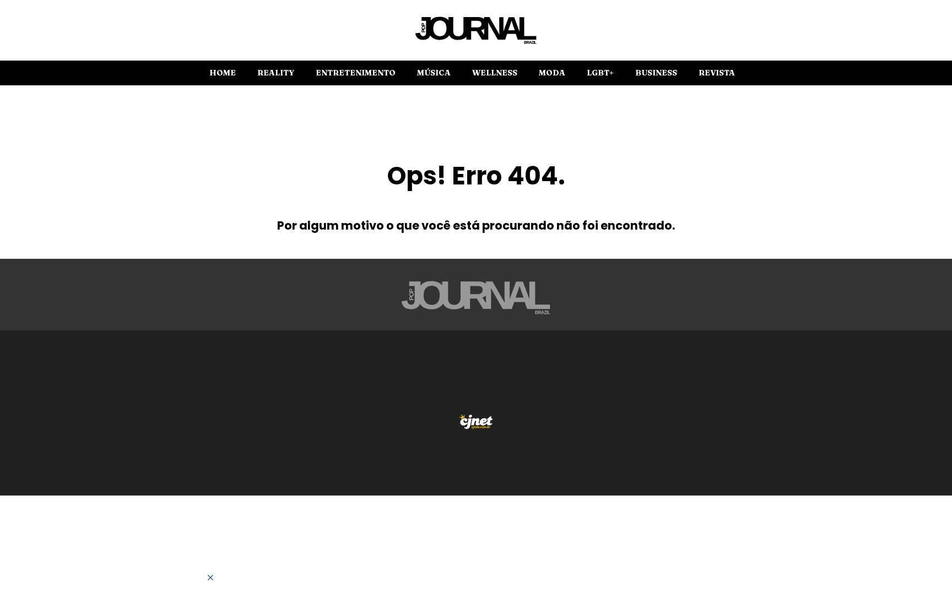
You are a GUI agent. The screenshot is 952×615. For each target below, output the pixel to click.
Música (434, 73)
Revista (717, 73)
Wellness (494, 73)
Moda (552, 73)
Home (222, 73)
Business (656, 73)
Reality (275, 73)
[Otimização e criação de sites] (476, 421)
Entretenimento (356, 73)
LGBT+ (600, 73)
